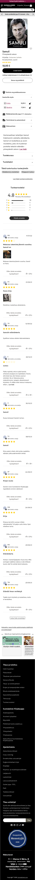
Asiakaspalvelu (8, 713)
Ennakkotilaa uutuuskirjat (12, 758)
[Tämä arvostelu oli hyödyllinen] (26, 428)
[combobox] (17, 9)
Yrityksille (20, 5)
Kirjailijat (6, 766)
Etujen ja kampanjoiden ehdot (13, 687)
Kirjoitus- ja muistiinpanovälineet (14, 770)
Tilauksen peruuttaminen (12, 676)
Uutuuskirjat (7, 796)
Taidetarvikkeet (8, 792)
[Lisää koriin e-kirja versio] (30, 103)
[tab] (17, 156)
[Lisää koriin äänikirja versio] (30, 108)
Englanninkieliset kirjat (11, 762)
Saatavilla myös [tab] (8, 97)
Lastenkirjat (7, 777)
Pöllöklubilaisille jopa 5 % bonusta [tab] (18, 114)
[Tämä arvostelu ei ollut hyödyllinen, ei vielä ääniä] (30, 274)
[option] (17, 14)
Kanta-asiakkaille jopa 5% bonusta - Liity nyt (18, 14)
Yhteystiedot (7, 731)
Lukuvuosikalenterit (10, 781)
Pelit (4, 788)
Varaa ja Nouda (8, 680)
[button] (2, 5)
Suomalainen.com (23, 877)
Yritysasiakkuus (8, 728)
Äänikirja (9, 107)
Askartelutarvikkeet (10, 751)
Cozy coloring (8, 755)
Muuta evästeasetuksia (11, 691)
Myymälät (6, 720)
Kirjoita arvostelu (19, 218)
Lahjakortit (7, 773)
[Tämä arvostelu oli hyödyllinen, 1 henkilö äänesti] (26, 274)
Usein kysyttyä (8, 669)
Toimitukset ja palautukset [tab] (15, 120)
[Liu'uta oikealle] (33, 14)
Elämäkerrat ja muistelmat (10, 172)
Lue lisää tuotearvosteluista (23, 179)
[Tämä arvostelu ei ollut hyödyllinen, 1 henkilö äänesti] (30, 395)
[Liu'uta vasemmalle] (2, 14)
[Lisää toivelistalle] (31, 48)
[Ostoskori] (31, 5)
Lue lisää (23, 149)
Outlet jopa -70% (9, 784)
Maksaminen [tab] (10, 126)
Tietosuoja (6, 699)
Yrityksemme (7, 735)
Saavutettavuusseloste (11, 695)
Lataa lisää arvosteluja (17, 618)
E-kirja (8, 103)
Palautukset (7, 673)
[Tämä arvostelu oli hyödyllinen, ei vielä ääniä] (26, 315)
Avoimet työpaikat (9, 716)
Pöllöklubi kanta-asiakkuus (12, 724)
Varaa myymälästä (17, 80)
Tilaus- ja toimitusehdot (11, 684)
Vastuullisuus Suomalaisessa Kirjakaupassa (13, 739)
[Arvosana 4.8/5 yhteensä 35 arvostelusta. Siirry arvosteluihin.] (6, 62)
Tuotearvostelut (8, 702)
